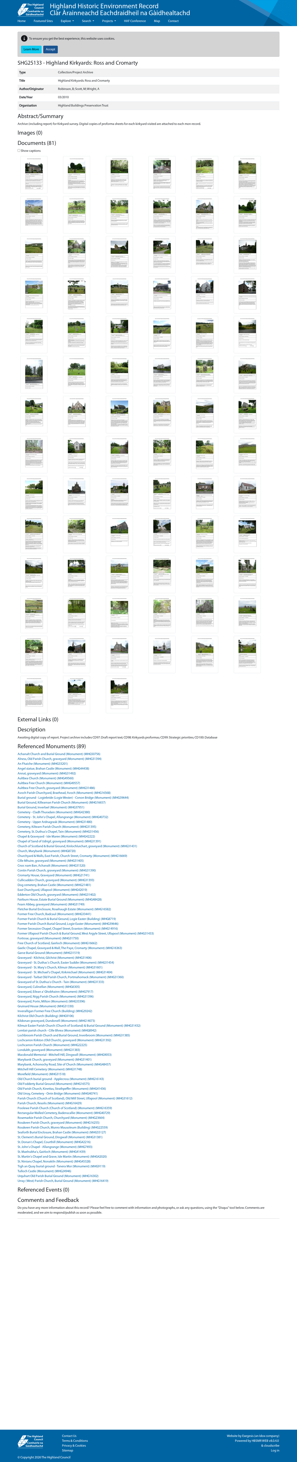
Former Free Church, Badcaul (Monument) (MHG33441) (54, 914)
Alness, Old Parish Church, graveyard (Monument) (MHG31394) (60, 759)
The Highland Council (56, 1457)
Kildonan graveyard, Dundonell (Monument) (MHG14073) (56, 1021)
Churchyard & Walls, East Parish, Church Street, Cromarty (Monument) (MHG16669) (72, 856)
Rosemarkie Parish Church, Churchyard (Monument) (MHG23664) (61, 1118)
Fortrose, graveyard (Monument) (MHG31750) (48, 938)
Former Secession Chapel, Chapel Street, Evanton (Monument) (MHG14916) (68, 928)
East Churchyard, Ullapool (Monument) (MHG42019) (52, 890)
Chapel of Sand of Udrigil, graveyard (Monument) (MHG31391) (59, 841)
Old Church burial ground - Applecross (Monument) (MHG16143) (61, 1079)
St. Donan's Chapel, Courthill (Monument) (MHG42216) (54, 1142)
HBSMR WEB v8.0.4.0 (265, 1441)
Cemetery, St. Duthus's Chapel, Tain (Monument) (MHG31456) (58, 831)
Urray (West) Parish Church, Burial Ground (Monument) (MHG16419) (63, 1181)
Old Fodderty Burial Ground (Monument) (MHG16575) (54, 1084)
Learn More (31, 49)
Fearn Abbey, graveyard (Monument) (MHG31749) (51, 904)
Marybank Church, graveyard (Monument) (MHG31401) (55, 1059)
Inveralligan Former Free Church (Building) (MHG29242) (55, 1011)
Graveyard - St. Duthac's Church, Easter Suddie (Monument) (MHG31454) (66, 962)
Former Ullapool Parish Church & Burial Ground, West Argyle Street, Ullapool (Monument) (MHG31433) (86, 933)
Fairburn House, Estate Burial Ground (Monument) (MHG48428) (60, 899)
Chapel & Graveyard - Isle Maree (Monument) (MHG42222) (56, 836)
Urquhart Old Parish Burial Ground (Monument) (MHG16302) (58, 1176)
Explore (66, 21)
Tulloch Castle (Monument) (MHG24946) (44, 1171)
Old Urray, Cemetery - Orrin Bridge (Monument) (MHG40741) (58, 1093)
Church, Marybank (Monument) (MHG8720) (47, 851)
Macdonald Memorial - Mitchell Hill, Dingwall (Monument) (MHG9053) (65, 1055)
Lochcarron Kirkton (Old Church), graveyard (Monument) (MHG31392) (64, 1040)
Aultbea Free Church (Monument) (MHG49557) (49, 783)
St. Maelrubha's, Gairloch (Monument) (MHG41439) (52, 1152)
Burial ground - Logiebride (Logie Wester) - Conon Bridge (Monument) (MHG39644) (73, 798)
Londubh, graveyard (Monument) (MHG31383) (49, 1050)
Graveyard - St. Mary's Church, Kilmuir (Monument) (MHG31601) (60, 967)
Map (157, 21)
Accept (50, 49)
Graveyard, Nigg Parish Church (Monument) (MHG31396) (56, 996)
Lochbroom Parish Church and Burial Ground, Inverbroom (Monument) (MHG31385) (74, 1035)
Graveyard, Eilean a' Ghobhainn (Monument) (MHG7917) (55, 992)
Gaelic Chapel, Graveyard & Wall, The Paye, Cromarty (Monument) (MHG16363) (70, 948)
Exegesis (248, 1436)
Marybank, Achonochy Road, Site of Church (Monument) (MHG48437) (64, 1064)
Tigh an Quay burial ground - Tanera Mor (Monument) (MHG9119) (61, 1166)
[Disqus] (148, 1272)
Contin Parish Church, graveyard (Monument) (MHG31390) (57, 870)
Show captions (30, 151)
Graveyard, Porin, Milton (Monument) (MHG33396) (51, 1001)
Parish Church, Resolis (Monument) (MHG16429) (50, 1103)
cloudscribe (271, 1445)
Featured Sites (43, 21)
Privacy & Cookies (74, 1445)
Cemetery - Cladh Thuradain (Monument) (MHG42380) (54, 812)
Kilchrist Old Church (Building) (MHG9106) (46, 1016)
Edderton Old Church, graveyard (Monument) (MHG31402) (57, 895)
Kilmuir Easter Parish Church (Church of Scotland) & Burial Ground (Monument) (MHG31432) (79, 1025)
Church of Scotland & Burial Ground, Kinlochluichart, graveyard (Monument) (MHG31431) (77, 846)
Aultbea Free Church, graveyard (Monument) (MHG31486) (56, 788)
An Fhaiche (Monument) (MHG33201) (43, 764)
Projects (108, 21)
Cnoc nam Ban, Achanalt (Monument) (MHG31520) (51, 865)
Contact (173, 21)
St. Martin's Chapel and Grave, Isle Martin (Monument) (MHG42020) (62, 1156)
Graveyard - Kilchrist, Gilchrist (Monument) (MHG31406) (55, 958)
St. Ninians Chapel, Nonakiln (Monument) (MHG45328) (54, 1161)
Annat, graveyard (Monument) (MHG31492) (47, 773)
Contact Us (69, 1436)
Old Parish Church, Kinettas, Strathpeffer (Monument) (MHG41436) (62, 1089)
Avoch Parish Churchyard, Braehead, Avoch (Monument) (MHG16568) (64, 793)
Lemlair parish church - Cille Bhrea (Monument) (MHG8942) (57, 1030)
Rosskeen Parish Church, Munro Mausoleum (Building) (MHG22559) (63, 1127)
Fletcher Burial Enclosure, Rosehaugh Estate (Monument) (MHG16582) (64, 909)
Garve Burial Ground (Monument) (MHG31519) (49, 953)
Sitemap (67, 1450)
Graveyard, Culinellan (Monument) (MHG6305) (49, 987)
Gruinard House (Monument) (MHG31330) (46, 1006)
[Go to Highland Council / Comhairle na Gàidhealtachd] (30, 8)
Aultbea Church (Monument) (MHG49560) (46, 778)
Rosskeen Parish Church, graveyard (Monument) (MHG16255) (59, 1122)
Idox (262, 1436)
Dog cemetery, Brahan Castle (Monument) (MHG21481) (54, 885)
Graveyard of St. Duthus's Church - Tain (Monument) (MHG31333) (61, 982)
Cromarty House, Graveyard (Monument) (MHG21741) (54, 875)
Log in (275, 1450)
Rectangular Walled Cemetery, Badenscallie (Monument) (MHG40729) (64, 1113)
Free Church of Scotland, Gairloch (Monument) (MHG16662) (57, 943)
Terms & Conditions (75, 1441)
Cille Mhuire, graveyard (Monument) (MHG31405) (51, 861)
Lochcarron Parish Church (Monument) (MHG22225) (52, 1045)
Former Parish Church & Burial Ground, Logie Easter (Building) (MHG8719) (67, 919)
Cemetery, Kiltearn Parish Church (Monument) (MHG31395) (57, 827)
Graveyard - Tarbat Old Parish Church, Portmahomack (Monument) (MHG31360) (71, 977)
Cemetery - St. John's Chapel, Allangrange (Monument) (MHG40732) (63, 817)
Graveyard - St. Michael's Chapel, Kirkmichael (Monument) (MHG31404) (65, 972)
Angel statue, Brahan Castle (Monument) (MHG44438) (53, 768)
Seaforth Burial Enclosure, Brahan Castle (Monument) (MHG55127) (62, 1132)
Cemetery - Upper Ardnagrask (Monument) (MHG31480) (55, 822)
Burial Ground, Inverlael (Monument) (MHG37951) (51, 807)
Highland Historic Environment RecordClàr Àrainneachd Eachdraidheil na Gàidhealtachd (120, 10)
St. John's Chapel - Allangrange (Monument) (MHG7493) (55, 1147)
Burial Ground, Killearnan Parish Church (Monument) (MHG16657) (62, 802)
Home (22, 21)
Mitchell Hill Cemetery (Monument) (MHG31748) (50, 1069)
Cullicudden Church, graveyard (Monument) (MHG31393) (56, 880)
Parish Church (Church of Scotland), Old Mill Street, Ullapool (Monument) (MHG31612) (75, 1098)
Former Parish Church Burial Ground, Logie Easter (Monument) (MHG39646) (68, 924)
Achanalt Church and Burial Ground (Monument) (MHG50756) (59, 754)
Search (87, 21)
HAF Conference (135, 21)
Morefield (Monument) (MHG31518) (42, 1074)
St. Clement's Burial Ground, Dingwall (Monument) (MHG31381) (60, 1137)
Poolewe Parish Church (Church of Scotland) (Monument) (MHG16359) (65, 1108)
